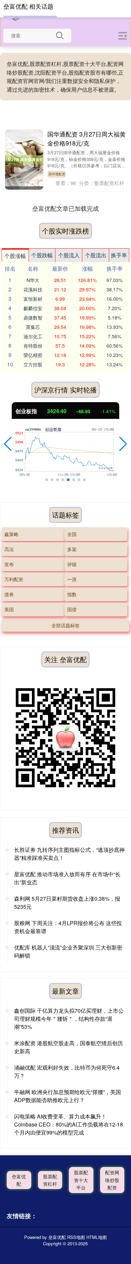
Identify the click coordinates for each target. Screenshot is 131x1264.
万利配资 (13, 579)
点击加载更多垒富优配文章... (65, 208)
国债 (72, 609)
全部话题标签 (65, 625)
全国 (72, 534)
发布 (9, 564)
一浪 (72, 579)
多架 (72, 549)
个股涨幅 (15, 256)
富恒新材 (33, 298)
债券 (9, 594)
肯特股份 (33, 345)
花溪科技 (33, 289)
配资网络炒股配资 (112, 1180)
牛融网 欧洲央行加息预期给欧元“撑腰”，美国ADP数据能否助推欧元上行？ (67, 1096)
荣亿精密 (33, 355)
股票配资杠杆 (50, 1180)
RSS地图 (76, 1237)
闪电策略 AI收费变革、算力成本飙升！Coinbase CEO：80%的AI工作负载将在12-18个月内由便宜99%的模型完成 (68, 1124)
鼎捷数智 (33, 317)
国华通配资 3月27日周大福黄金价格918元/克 (86, 138)
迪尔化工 (33, 336)
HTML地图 (96, 1237)
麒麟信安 (33, 308)
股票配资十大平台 (81, 1180)
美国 (9, 609)
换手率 (119, 255)
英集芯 (33, 327)
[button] (7, 444)
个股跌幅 (42, 255)
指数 (72, 594)
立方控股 (33, 364)
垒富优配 (19, 1180)
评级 (72, 564)
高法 (9, 549)
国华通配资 (56, 173)
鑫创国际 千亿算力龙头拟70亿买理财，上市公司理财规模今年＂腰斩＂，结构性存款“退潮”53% (69, 1018)
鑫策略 (11, 534)
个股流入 (69, 255)
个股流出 (95, 255)
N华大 (33, 280)
